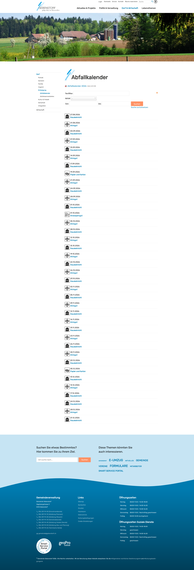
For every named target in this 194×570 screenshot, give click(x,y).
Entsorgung (42, 90)
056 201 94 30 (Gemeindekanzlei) (49, 520)
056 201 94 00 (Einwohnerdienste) (50, 511)
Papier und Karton (78, 174)
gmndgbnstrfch (47, 533)
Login (100, 2)
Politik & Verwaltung (108, 8)
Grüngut (73, 125)
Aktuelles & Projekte (86, 8)
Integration (42, 106)
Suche (152, 1)
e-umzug (116, 460)
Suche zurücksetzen (139, 107)
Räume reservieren (131, 1)
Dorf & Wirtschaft (130, 8)
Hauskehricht (76, 117)
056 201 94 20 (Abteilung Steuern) (50, 517)
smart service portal (111, 471)
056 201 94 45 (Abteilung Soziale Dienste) (52, 522)
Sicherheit (41, 103)
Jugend (41, 87)
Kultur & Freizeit (43, 99)
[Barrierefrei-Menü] (155, 1)
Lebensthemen (149, 8)
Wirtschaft (40, 110)
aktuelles (129, 461)
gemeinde (142, 460)
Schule (114, 1)
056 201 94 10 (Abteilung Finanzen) (50, 514)
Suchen (137, 104)
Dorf (38, 74)
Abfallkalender (45, 93)
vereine (103, 466)
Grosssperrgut (76, 216)
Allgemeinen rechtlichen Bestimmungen (126, 558)
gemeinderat (103, 460)
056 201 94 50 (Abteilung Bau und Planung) (53, 525)
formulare (119, 466)
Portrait (40, 78)
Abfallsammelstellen (47, 96)
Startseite (107, 1)
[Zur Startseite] (48, 8)
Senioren (41, 81)
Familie (40, 84)
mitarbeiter (136, 466)
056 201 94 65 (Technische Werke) (50, 528)
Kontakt (120, 1)
